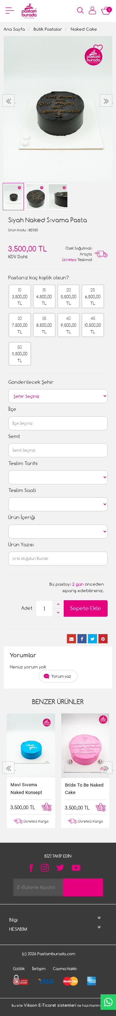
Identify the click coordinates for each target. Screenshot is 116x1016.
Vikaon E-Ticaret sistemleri (50, 1005)
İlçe (12, 409)
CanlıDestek (108, 1002)
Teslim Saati (22, 490)
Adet (26, 608)
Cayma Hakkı (65, 968)
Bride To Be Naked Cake (84, 788)
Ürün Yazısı (21, 545)
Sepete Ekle (85, 608)
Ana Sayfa (14, 29)
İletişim (38, 968)
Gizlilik (19, 968)
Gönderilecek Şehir (31, 382)
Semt (14, 436)
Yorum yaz (61, 676)
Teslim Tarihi (23, 463)
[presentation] (9, 100)
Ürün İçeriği (21, 517)
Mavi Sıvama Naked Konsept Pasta (26, 788)
